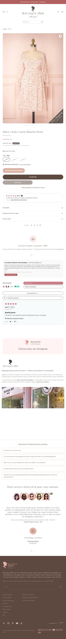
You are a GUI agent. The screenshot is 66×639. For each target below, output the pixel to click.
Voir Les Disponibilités (25, 164)
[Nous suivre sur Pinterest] (13, 623)
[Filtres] (4, 298)
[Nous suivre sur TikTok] (21, 623)
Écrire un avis (28, 283)
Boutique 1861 (7, 135)
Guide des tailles (7, 594)
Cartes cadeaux (7, 597)
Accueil (5, 29)
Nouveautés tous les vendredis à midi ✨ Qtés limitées (33, 2)
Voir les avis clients (11, 275)
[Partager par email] (40, 225)
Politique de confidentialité (30, 597)
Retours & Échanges (8, 600)
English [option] (61, 622)
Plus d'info (61, 249)
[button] (6, 139)
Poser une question (30, 287)
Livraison (5, 603)
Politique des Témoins (28, 594)
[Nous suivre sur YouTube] (17, 623)
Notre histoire (7, 609)
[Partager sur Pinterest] (37, 225)
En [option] (7, 11)
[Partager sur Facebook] (31, 225)
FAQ (4, 615)
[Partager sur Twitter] (34, 225)
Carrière (5, 612)
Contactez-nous (7, 606)
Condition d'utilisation (28, 600)
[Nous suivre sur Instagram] (8, 623)
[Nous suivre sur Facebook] (4, 623)
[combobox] (31, 22)
